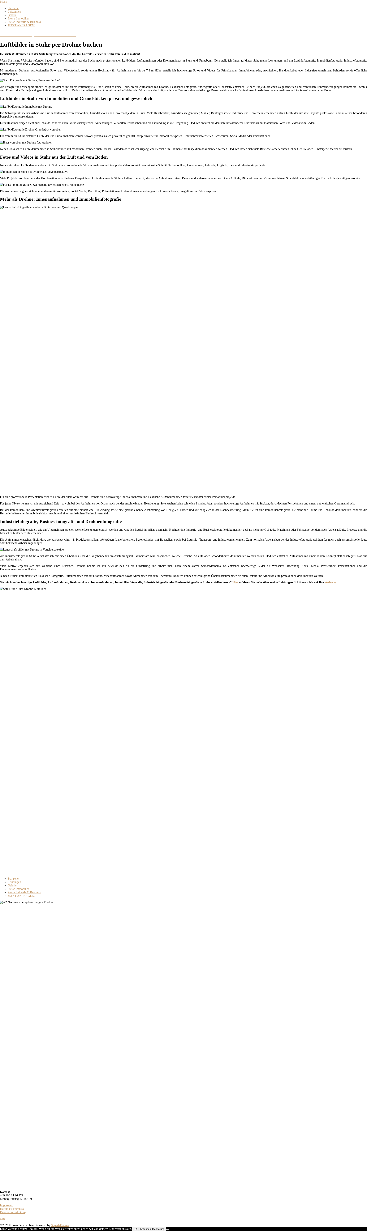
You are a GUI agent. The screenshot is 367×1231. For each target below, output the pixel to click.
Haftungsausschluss (12, 1208)
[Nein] (167, 1229)
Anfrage (330, 582)
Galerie (12, 15)
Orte (2, 1218)
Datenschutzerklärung (13, 1212)
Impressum (6, 1205)
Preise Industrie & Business (24, 22)
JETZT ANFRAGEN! (21, 25)
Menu (3, 1)
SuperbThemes (60, 1225)
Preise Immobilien (18, 18)
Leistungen (14, 11)
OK (135, 1229)
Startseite (13, 8)
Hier (235, 582)
